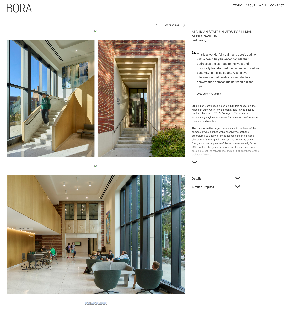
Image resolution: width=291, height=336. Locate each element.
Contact (277, 5)
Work (237, 5)
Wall (263, 5)
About (250, 5)
